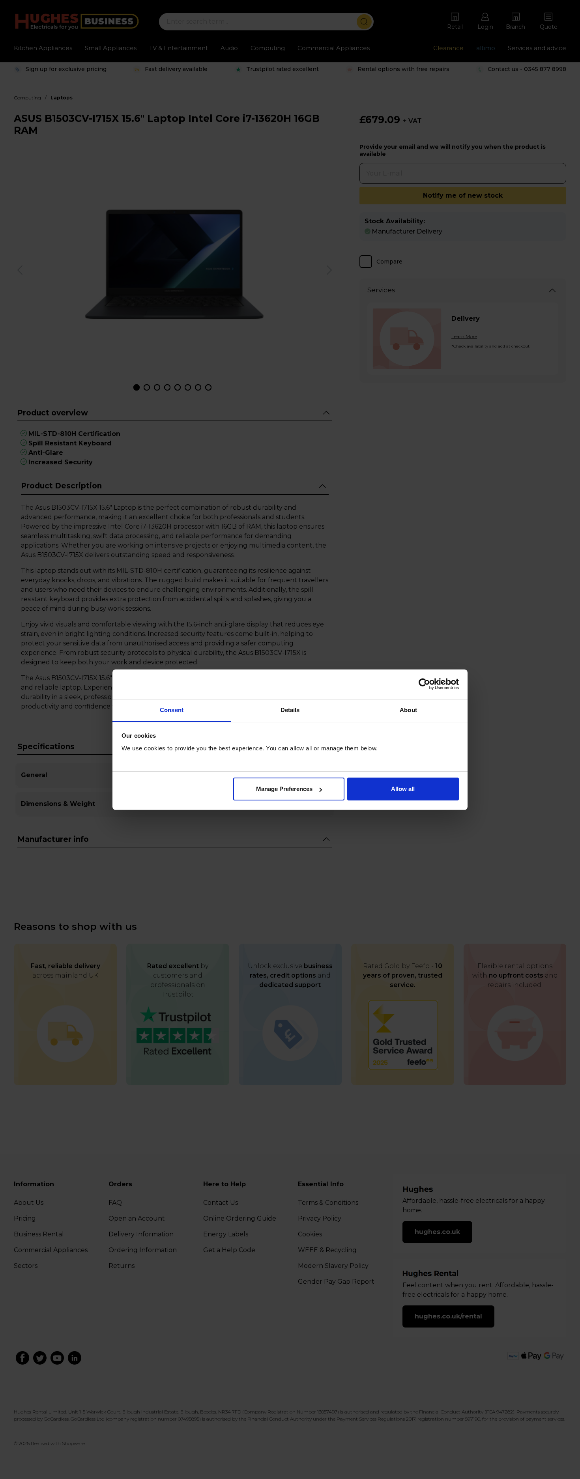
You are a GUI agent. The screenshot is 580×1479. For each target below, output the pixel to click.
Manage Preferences (284, 788)
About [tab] (408, 710)
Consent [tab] (171, 710)
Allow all (403, 788)
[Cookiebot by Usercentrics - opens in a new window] (424, 684)
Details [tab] (290, 710)
